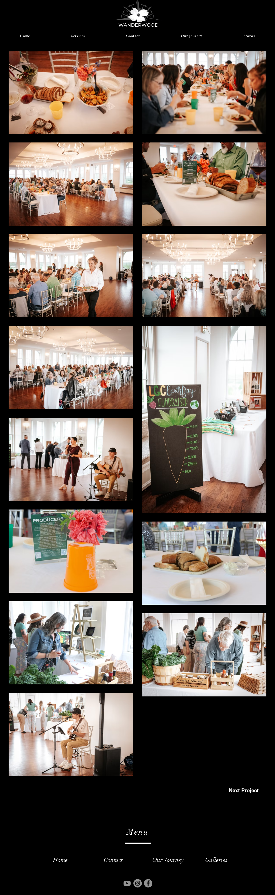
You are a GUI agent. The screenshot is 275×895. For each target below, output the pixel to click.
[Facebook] (148, 883)
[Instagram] (137, 883)
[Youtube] (127, 883)
